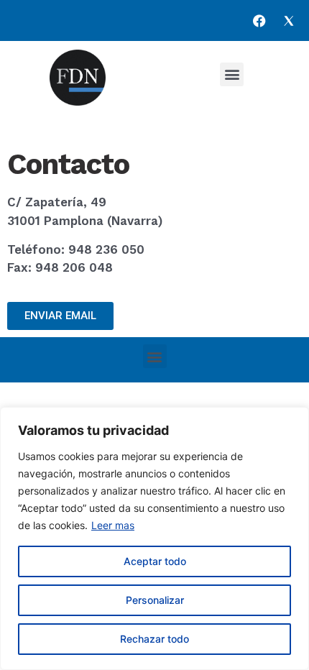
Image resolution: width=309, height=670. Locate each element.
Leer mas (112, 525)
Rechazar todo (154, 639)
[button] (232, 74)
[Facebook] (259, 21)
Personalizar (155, 600)
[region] (154, 538)
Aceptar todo (155, 561)
